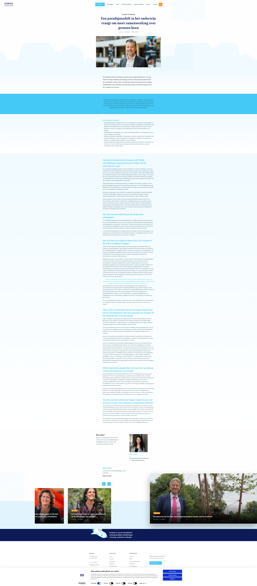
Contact (155, 4)
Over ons (148, 4)
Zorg (110, 556)
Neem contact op (155, 563)
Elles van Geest (136, 32)
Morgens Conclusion (9, 4)
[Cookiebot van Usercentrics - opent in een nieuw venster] (82, 583)
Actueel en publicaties (126, 4)
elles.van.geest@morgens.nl (138, 460)
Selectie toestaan (172, 575)
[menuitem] (100, 4)
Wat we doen (100, 4)
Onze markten (110, 4)
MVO (131, 559)
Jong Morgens (133, 566)
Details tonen (142, 583)
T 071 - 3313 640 (93, 562)
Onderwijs (112, 561)
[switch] (111, 583)
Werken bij (132, 563)
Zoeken (160, 4)
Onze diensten (113, 566)
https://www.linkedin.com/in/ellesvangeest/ (139, 458)
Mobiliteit (111, 563)
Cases (117, 4)
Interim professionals (138, 4)
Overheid (111, 559)
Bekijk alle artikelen (107, 475)
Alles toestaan (172, 571)
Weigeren (172, 578)
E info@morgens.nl (94, 565)
